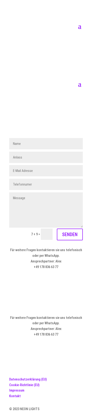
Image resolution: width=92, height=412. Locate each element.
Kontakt (15, 396)
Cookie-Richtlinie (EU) (24, 385)
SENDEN (70, 234)
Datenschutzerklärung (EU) (28, 379)
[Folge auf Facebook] (36, 42)
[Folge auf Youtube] (46, 42)
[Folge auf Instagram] (55, 42)
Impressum (16, 390)
